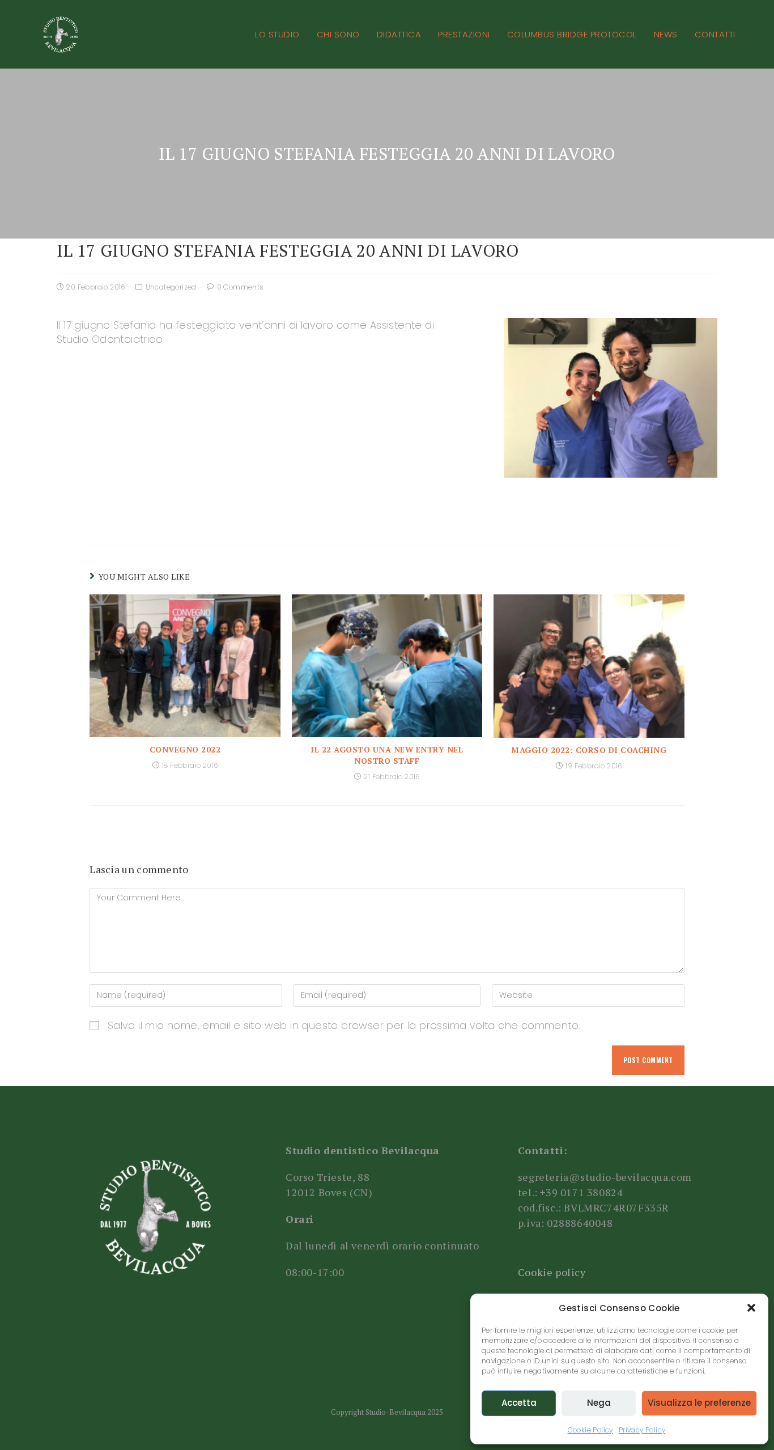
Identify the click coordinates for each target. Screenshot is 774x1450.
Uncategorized (171, 287)
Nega (599, 1403)
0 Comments (240, 287)
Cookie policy (552, 1272)
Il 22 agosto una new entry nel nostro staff (387, 755)
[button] (751, 1307)
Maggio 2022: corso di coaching (588, 750)
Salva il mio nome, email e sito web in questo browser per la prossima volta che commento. (344, 1025)
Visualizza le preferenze (699, 1403)
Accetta (519, 1403)
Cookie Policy (590, 1430)
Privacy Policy (642, 1430)
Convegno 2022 (185, 749)
